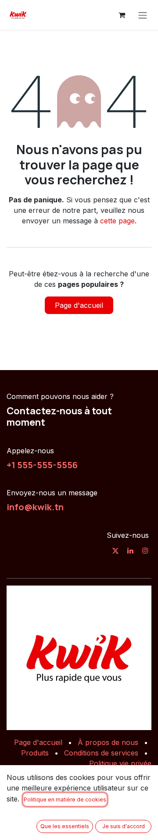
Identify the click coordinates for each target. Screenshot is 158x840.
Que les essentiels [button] (64, 826)
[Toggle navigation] (142, 15)
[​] (115, 550)
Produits (35, 752)
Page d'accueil (79, 305)
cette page (117, 220)
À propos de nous (108, 742)
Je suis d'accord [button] (123, 826)
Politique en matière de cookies (65, 799)
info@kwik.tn (35, 507)
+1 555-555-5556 (42, 465)
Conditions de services (101, 752)
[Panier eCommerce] (121, 15)
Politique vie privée (120, 763)
